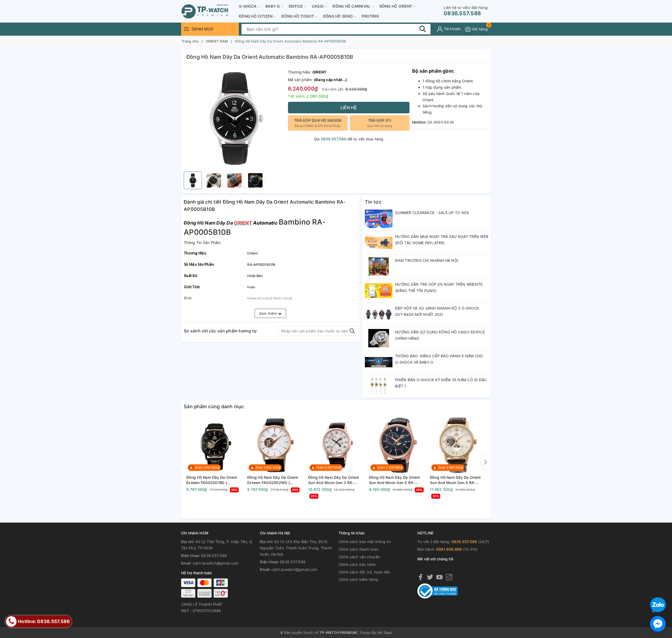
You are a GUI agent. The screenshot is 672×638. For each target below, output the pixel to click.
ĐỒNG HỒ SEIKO (338, 16)
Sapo (388, 632)
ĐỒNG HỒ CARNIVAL (352, 6)
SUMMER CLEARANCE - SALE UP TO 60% (432, 212)
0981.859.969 (449, 549)
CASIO (318, 6)
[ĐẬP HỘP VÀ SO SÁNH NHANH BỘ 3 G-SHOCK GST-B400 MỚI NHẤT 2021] (378, 314)
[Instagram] (449, 576)
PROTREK (370, 16)
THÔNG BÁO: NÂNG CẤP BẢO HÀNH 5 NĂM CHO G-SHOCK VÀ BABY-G (439, 359)
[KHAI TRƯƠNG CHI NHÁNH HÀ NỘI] (378, 266)
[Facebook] (420, 576)
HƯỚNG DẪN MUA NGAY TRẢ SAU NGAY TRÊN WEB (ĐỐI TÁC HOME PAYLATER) (441, 239)
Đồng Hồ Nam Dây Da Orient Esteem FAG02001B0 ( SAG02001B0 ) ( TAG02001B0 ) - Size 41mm (213, 480)
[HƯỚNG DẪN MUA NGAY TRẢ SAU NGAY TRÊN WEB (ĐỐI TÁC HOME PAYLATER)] (378, 242)
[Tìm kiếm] (423, 29)
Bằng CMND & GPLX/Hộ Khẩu (317, 123)
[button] (484, 462)
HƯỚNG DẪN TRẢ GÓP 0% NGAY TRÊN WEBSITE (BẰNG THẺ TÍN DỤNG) (439, 287)
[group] (234, 118)
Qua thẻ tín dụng (379, 123)
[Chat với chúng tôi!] (658, 624)
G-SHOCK (248, 6)
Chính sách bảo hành (357, 564)
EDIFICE (296, 6)
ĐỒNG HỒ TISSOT (298, 16)
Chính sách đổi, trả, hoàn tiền (365, 572)
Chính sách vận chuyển (359, 557)
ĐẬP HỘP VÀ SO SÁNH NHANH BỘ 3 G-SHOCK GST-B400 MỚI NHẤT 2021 (437, 311)
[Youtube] (439, 576)
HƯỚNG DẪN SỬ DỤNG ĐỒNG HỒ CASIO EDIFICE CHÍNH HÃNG (440, 335)
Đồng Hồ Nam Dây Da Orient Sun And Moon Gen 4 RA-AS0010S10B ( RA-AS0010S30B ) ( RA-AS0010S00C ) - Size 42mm (455, 480)
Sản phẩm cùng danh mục (214, 406)
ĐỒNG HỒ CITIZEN (256, 16)
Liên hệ (348, 107)
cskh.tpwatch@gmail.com (216, 563)
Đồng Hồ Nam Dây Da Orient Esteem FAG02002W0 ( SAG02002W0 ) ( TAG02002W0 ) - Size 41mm (273, 480)
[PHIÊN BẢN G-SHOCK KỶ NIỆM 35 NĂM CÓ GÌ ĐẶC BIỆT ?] (378, 386)
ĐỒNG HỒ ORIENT (396, 6)
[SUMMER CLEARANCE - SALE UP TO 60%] (378, 219)
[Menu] (186, 29)
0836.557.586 (466, 11)
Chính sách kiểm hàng (358, 579)
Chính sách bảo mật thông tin (365, 541)
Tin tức (373, 202)
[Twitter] (430, 576)
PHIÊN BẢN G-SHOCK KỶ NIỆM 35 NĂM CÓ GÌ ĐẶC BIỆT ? (441, 383)
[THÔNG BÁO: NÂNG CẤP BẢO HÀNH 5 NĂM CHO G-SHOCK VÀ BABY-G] (378, 362)
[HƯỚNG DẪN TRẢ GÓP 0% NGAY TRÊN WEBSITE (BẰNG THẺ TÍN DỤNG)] (378, 290)
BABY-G (273, 6)
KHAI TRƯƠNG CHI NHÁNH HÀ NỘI (426, 260)
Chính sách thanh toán (358, 549)
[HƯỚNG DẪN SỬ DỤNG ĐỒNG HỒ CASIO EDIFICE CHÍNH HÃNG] (378, 338)
